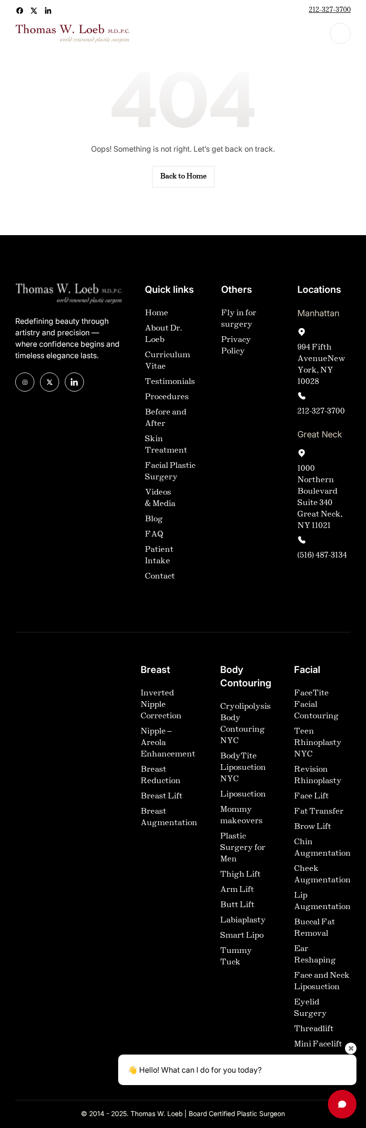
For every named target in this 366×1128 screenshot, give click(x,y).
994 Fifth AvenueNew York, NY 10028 (321, 364)
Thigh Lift (240, 874)
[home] (72, 33)
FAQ (154, 534)
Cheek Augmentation (322, 874)
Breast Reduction (161, 775)
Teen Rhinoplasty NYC (318, 742)
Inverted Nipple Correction (161, 704)
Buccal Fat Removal (314, 928)
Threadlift (314, 1029)
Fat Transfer (319, 811)
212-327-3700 (330, 10)
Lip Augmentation (322, 901)
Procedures (167, 397)
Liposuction (243, 794)
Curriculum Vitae (167, 361)
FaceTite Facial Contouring (316, 704)
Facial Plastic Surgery (170, 471)
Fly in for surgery (238, 319)
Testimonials (170, 382)
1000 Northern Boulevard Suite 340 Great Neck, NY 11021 (320, 497)
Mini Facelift (318, 1044)
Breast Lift (162, 796)
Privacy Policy (236, 345)
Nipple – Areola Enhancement (168, 742)
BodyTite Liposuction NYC (243, 767)
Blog (154, 519)
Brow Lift (312, 827)
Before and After (165, 418)
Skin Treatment (166, 445)
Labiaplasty (243, 920)
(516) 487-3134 (322, 555)
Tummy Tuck (236, 956)
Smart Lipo (242, 935)
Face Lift (311, 796)
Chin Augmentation (322, 848)
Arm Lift (237, 890)
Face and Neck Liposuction (322, 981)
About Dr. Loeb (163, 334)
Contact (160, 576)
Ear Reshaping (315, 954)
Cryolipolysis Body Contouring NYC (245, 724)
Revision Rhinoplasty (318, 775)
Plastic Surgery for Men (242, 847)
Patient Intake (159, 555)
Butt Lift (237, 905)
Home (156, 313)
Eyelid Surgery (310, 1008)
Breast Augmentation (169, 817)
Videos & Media (160, 498)
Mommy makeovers (241, 815)
